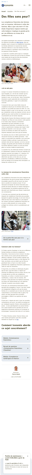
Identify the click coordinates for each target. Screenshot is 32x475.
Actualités (10, 11)
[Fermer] (28, 456)
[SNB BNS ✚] (9, 1)
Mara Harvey (20, 42)
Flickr (12, 231)
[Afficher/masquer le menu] (29, 5)
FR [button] (24, 5)
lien (17, 319)
